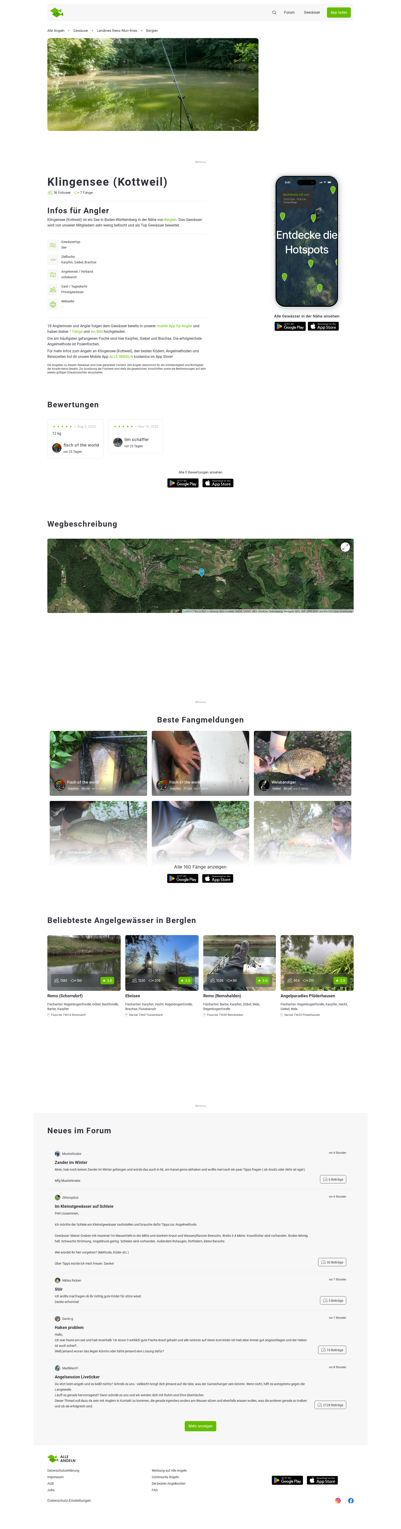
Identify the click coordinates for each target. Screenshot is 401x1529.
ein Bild (97, 331)
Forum (289, 12)
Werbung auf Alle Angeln (169, 1470)
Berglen (170, 219)
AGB (50, 1483)
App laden (339, 12)
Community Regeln (165, 1477)
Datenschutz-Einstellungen (69, 1500)
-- (62, 307)
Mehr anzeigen (200, 1426)
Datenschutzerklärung (63, 1470)
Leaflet (187, 611)
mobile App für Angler (174, 326)
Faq (155, 1490)
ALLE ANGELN (121, 356)
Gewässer (312, 12)
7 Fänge (76, 331)
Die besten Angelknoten (168, 1483)
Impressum (55, 1477)
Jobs (51, 1490)
